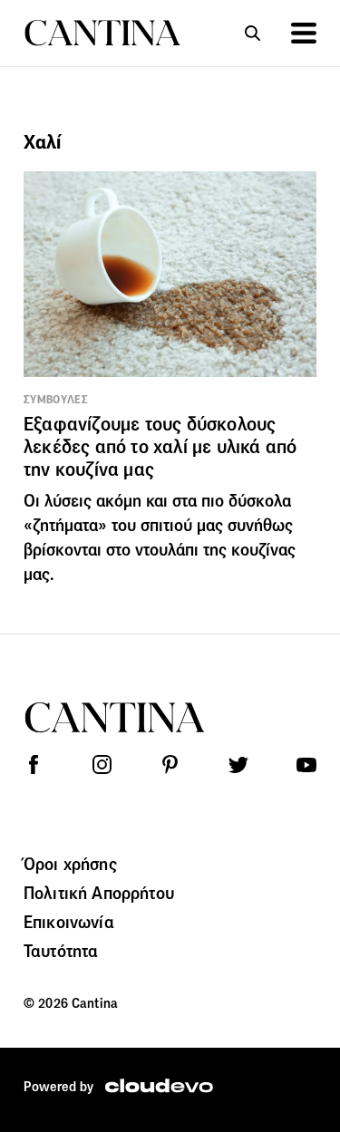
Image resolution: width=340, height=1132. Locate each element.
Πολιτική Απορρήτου (99, 893)
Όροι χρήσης (70, 864)
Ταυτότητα (61, 951)
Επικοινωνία (69, 922)
